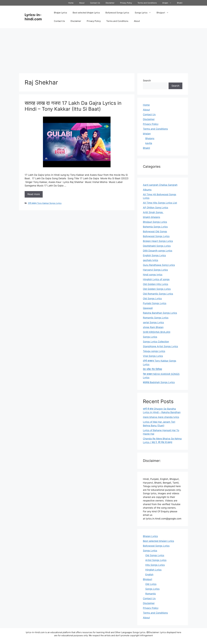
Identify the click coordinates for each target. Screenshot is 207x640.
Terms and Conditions (147, 3)
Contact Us (95, 3)
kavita (148, 143)
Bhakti (179, 3)
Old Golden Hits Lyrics (155, 284)
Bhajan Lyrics (60, 12)
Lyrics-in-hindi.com (33, 17)
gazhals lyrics (150, 260)
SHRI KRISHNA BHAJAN (156, 332)
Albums (147, 189)
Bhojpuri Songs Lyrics (155, 222)
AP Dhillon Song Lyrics (155, 207)
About (81, 3)
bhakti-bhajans (151, 217)
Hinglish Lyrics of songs (156, 279)
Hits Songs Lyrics (155, 565)
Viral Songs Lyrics (153, 356)
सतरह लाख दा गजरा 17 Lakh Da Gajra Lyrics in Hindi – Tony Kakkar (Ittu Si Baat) (73, 106)
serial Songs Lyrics (153, 322)
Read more (33, 194)
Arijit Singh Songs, (153, 212)
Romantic (150, 593)
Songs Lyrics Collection (156, 341)
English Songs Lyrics (154, 255)
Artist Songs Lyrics (155, 560)
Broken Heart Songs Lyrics (158, 241)
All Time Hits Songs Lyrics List (160, 202)
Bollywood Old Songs (155, 231)
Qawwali (148, 308)
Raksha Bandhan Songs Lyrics (160, 312)
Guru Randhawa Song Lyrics (159, 265)
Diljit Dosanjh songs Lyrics (157, 250)
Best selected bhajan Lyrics (86, 12)
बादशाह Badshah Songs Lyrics (159, 382)
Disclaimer (110, 3)
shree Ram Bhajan (153, 327)
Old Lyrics (150, 584)
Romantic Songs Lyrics (155, 317)
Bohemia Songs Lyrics (155, 226)
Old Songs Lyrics (152, 298)
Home (71, 3)
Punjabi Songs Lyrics (154, 303)
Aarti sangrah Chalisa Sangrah (160, 184)
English (149, 574)
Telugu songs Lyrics (154, 351)
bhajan (165, 3)
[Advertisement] (103, 49)
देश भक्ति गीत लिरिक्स (152, 369)
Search (147, 80)
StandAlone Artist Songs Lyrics (160, 346)
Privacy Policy (126, 3)
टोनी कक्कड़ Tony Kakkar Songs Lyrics (45, 203)
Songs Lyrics (141, 12)
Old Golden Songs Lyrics (157, 289)
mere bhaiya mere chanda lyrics (161, 417)
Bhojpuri (161, 12)
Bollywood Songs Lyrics (117, 12)
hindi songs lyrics (152, 274)
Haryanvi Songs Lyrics (155, 269)
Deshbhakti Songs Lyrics (157, 245)
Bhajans (149, 138)
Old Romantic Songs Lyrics (158, 293)
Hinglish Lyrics (153, 569)
